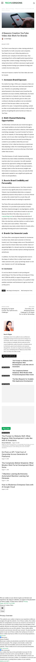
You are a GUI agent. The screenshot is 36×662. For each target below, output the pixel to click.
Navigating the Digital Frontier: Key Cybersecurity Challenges (9, 310)
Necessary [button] (3, 635)
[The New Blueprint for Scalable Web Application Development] (7, 381)
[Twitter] (13, 299)
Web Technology (10, 8)
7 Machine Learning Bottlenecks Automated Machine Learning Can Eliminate (15, 476)
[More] (21, 299)
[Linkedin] (17, 299)
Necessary (4, 637)
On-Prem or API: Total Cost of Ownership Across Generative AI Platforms (15, 454)
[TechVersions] (18, 3)
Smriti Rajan (8, 38)
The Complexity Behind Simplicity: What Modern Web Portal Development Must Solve (23, 373)
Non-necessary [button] (4, 648)
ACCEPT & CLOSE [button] (9, 603)
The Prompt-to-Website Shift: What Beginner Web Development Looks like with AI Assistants (17, 438)
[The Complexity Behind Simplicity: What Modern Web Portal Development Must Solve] (7, 373)
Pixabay (32, 28)
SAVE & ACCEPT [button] (4, 661)
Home (3, 8)
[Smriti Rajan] (3, 39)
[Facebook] (9, 299)
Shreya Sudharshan (6, 442)
